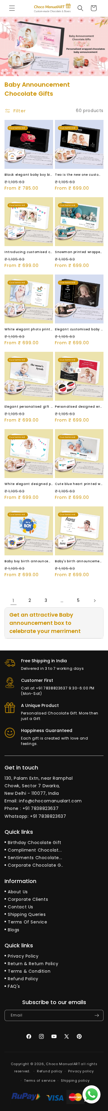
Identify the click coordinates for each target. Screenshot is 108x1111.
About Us (18, 892)
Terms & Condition (29, 971)
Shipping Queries (27, 914)
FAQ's (14, 986)
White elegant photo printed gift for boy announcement (28, 329)
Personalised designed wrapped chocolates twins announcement (79, 407)
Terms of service (39, 1080)
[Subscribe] (96, 1015)
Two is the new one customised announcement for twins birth (79, 175)
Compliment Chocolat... (35, 850)
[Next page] (94, 600)
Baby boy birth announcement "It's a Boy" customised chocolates (28, 561)
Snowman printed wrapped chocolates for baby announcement (79, 252)
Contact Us (20, 907)
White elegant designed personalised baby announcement (28, 484)
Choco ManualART (63, 1063)
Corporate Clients (28, 899)
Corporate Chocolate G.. (35, 865)
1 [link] (13, 600)
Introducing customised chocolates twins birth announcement (28, 252)
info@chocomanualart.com (50, 801)
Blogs (14, 930)
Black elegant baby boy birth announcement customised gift (28, 175)
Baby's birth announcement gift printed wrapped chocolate (79, 561)
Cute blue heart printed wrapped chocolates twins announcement (79, 484)
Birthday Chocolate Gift (35, 843)
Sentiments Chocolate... (35, 858)
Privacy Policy (23, 956)
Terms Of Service (27, 922)
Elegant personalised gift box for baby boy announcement (28, 407)
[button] (12, 8)
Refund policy (49, 1071)
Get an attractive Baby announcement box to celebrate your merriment (45, 623)
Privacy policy (81, 1071)
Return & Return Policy (33, 964)
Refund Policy (23, 979)
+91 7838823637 (40, 808)
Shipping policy (75, 1080)
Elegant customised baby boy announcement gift (79, 329)
